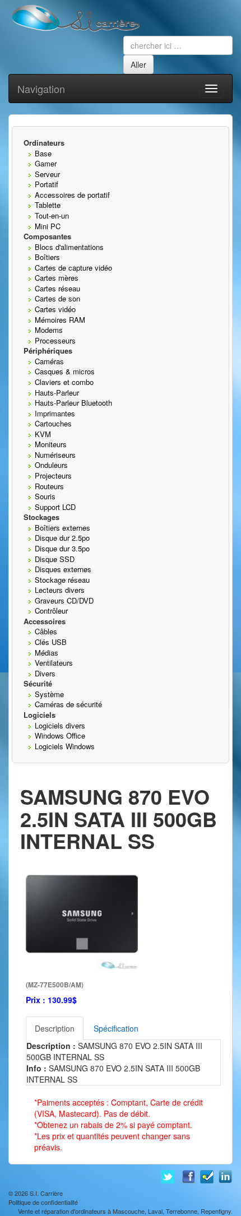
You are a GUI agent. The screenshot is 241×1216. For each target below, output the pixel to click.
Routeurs (49, 486)
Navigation (41, 88)
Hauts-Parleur (57, 392)
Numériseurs (55, 454)
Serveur (47, 174)
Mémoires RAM (60, 319)
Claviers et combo (64, 382)
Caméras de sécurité (68, 704)
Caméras (49, 361)
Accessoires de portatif (72, 194)
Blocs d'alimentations (69, 247)
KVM (43, 434)
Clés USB (51, 642)
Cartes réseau (57, 288)
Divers (45, 673)
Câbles (46, 631)
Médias (46, 652)
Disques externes (63, 569)
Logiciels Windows (65, 746)
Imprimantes (55, 413)
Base (43, 153)
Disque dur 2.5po (62, 537)
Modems (49, 329)
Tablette (48, 204)
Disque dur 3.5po (62, 548)
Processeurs (55, 340)
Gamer (46, 163)
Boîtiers (47, 257)
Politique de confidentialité (43, 1202)
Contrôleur (51, 610)
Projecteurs (53, 475)
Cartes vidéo (55, 309)
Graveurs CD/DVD (64, 600)
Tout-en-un (52, 215)
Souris (45, 496)
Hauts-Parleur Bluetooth (73, 402)
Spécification (116, 1028)
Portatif (46, 184)
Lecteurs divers (60, 589)
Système (49, 694)
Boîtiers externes (62, 527)
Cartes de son (57, 298)
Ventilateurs (54, 662)
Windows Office (60, 735)
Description (55, 1028)
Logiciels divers (60, 725)
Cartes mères (56, 277)
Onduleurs (51, 465)
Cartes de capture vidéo (73, 267)
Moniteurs (51, 444)
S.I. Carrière (46, 1193)
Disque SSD (55, 559)
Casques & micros (65, 371)
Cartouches (53, 423)
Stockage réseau (62, 579)
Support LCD (55, 507)
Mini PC (48, 226)
